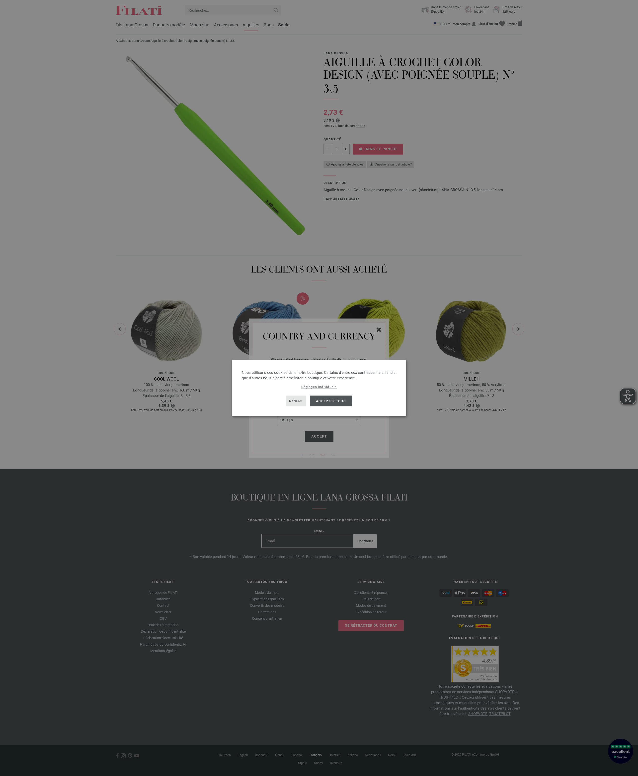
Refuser (296, 401)
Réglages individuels (319, 387)
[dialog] (319, 388)
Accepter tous (331, 401)
